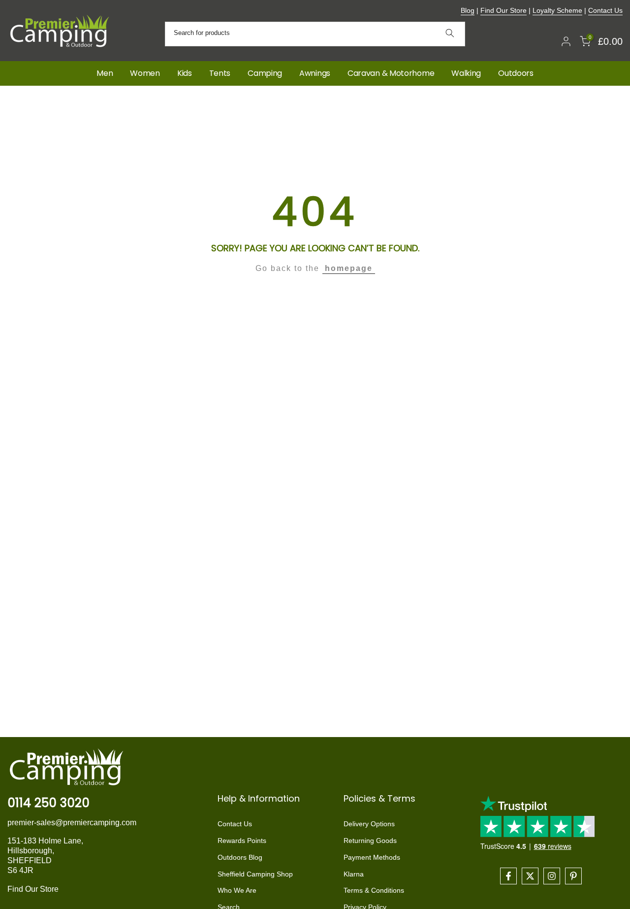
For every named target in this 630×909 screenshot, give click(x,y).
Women (145, 73)
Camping (265, 73)
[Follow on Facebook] (508, 876)
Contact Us (605, 10)
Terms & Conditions (374, 890)
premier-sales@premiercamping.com (71, 822)
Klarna (354, 874)
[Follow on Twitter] (530, 876)
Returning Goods (370, 840)
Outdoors (516, 73)
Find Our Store (503, 10)
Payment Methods (372, 857)
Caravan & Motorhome (390, 73)
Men (104, 73)
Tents (220, 73)
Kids (184, 73)
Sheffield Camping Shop (255, 874)
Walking (466, 73)
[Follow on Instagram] (551, 876)
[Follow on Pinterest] (573, 876)
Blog (467, 10)
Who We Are (237, 890)
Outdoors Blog (240, 857)
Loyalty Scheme (557, 10)
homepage (349, 268)
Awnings (314, 73)
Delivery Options (369, 824)
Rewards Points (242, 840)
